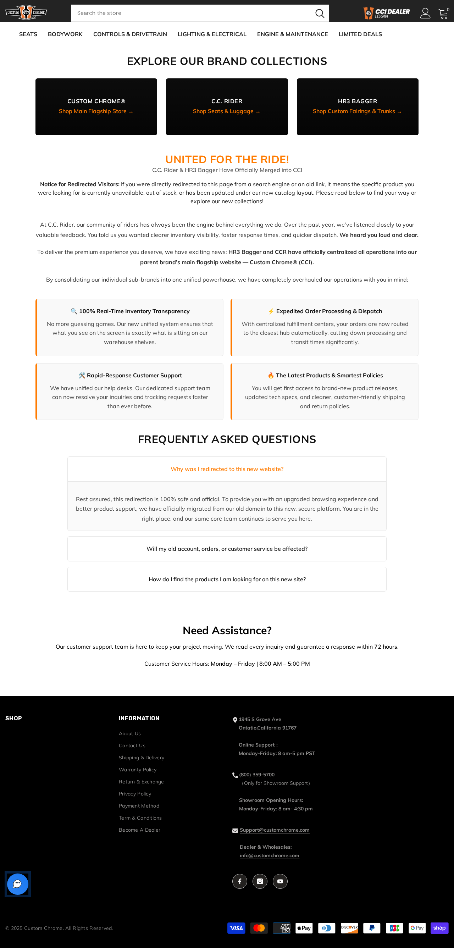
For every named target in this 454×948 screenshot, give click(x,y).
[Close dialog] (310, 402)
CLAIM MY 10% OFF (227, 525)
